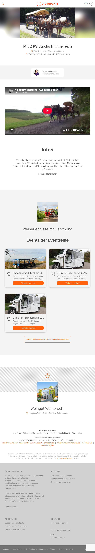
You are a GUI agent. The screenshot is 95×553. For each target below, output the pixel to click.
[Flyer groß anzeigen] (47, 22)
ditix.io (53, 534)
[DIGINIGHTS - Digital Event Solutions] (47, 3)
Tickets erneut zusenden (15, 529)
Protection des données (36, 549)
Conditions (17, 549)
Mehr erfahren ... (11, 507)
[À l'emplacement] (47, 392)
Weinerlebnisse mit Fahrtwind (47, 229)
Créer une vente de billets (61, 482)
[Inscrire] (91, 4)
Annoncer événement (64, 458)
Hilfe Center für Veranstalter (16, 526)
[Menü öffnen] (86, 3)
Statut (52, 549)
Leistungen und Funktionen (61, 475)
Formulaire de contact (59, 523)
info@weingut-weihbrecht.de (68, 443)
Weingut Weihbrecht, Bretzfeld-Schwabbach (49, 54)
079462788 (87, 443)
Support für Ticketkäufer (14, 523)
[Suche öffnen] (3, 3)
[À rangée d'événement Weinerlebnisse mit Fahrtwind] (47, 212)
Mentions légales (47, 445)
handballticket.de (58, 538)
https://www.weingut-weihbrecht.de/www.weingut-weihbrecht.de (27, 443)
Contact (5, 549)
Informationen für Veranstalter (63, 479)
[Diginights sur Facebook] (85, 549)
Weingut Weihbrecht (47, 408)
